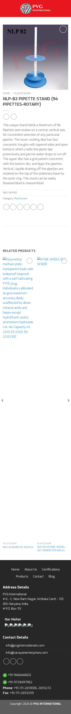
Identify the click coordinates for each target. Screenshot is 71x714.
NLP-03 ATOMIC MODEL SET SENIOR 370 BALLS (51, 548)
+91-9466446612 (19, 675)
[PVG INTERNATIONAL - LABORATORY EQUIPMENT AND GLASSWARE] (35, 8)
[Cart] (66, 8)
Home (6, 93)
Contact (38, 576)
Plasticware (22, 93)
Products (22, 576)
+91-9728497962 (19, 682)
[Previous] (3, 408)
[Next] (68, 408)
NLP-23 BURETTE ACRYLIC (18, 547)
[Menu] (5, 8)
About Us (30, 569)
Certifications (51, 569)
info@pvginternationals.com (24, 645)
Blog (52, 576)
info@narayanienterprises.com (26, 653)
